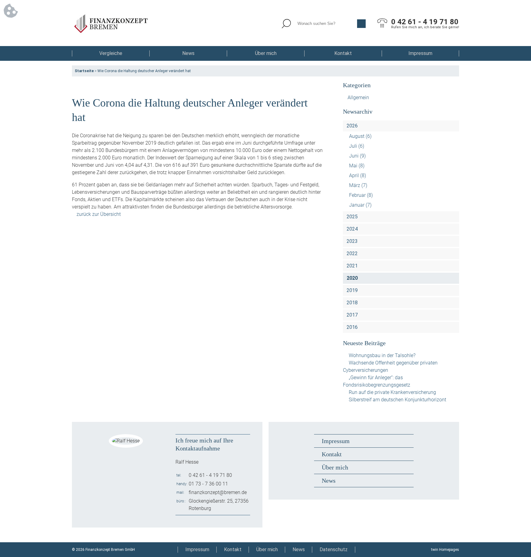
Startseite (84, 71)
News (188, 53)
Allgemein (358, 97)
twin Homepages (445, 549)
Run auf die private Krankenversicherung (392, 392)
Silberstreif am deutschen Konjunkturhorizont (397, 400)
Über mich (266, 53)
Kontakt (343, 53)
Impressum (420, 53)
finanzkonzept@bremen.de (218, 492)
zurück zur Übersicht (99, 214)
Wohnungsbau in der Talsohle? (382, 355)
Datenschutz (334, 549)
